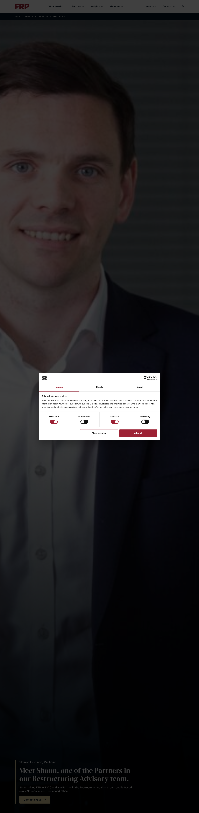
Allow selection (99, 433)
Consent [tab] (59, 387)
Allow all (138, 433)
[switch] (84, 422)
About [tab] (140, 387)
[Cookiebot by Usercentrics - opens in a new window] (145, 378)
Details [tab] (99, 387)
